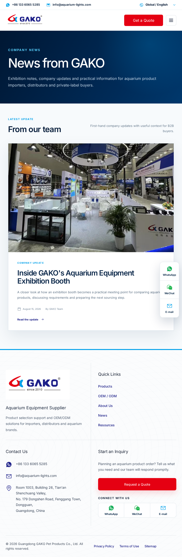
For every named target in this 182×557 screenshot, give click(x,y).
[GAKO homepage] (27, 20)
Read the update (27, 319)
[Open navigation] (171, 20)
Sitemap (150, 546)
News (102, 415)
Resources (106, 425)
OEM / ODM (107, 396)
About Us (105, 406)
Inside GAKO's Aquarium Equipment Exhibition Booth (75, 276)
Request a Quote (137, 484)
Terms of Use (129, 546)
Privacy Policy (104, 546)
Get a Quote (143, 20)
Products (105, 386)
